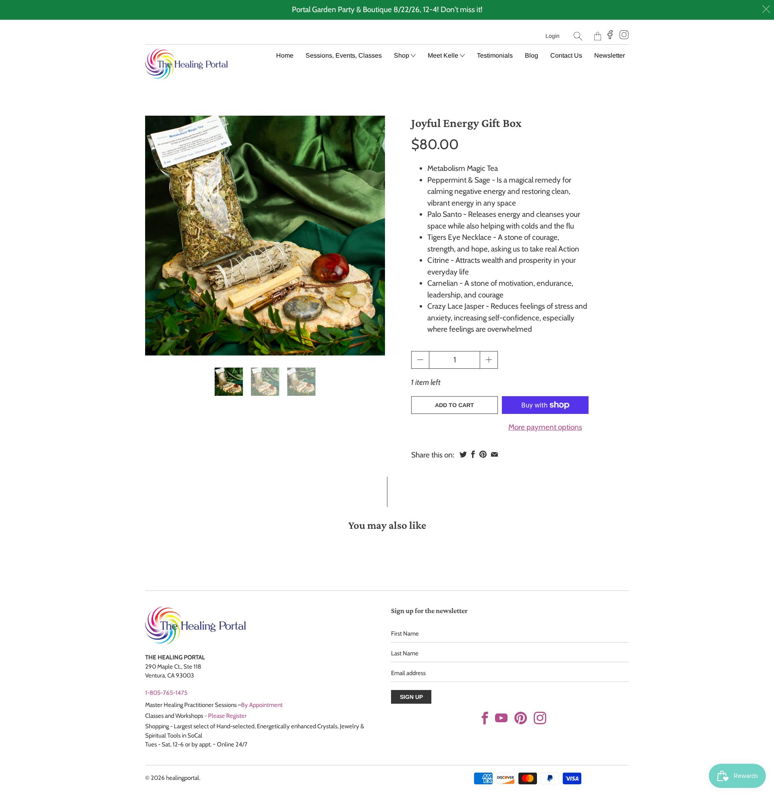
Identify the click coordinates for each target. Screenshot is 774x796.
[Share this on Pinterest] (483, 454)
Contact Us (566, 55)
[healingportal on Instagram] (540, 718)
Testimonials (495, 55)
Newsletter (609, 55)
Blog (531, 55)
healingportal (182, 777)
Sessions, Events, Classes (344, 55)
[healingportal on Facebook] (485, 718)
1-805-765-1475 (166, 692)
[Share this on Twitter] (463, 454)
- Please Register (225, 715)
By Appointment (262, 705)
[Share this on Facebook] (473, 454)
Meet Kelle (444, 55)
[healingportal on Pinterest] (520, 718)
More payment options (545, 427)
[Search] (578, 36)
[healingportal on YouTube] (501, 718)
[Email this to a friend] (494, 454)
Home (284, 55)
